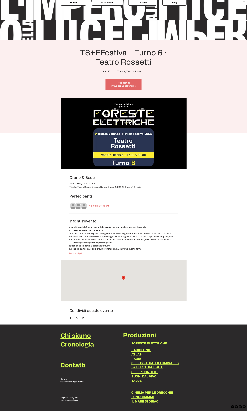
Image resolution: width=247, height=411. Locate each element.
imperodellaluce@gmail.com (72, 381)
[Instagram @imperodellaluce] (240, 406)
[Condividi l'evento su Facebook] (70, 318)
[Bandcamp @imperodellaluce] (232, 406)
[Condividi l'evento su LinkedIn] (83, 318)
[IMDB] (244, 406)
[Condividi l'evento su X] (77, 318)
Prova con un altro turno (123, 86)
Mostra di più (75, 253)
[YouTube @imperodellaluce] (236, 406)
